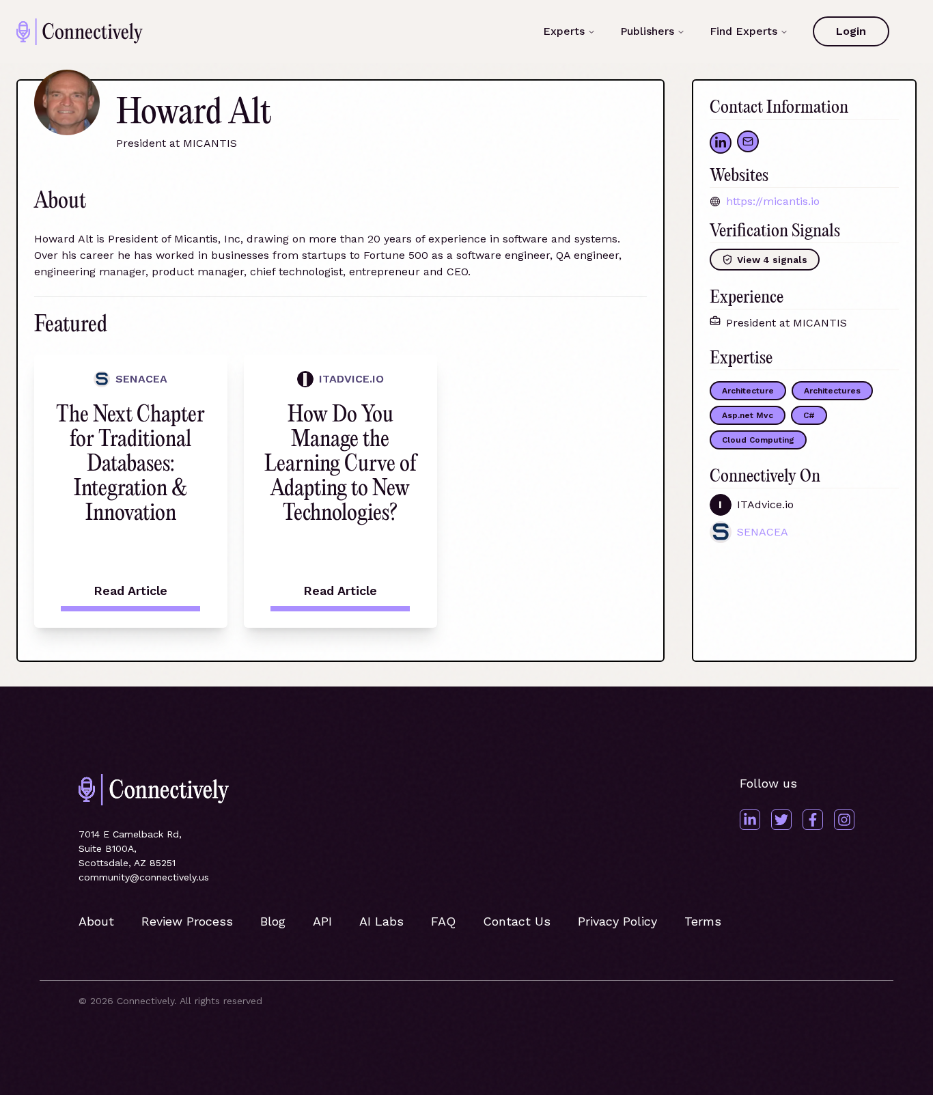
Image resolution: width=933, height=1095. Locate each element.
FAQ (443, 921)
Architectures (832, 391)
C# (809, 415)
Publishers (647, 31)
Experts (564, 31)
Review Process (187, 921)
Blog (273, 921)
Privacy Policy (617, 921)
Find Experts (743, 31)
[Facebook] (813, 819)
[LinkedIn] (750, 819)
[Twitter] (781, 819)
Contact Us (517, 921)
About (96, 921)
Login (851, 31)
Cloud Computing (758, 440)
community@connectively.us (144, 877)
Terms (702, 921)
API (322, 921)
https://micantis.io (773, 201)
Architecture (748, 391)
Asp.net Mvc (747, 415)
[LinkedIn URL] (721, 143)
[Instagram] (844, 819)
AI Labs (381, 921)
